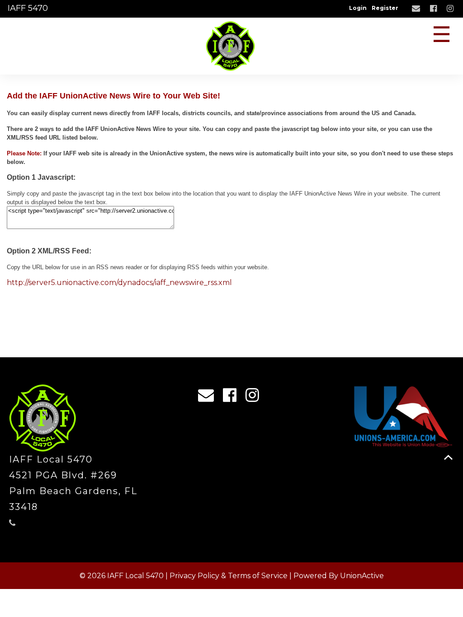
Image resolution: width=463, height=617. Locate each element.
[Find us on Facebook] (434, 9)
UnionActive (362, 575)
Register (385, 8)
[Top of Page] (448, 457)
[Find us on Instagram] (451, 9)
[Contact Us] (417, 9)
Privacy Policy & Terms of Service (229, 575)
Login (358, 8)
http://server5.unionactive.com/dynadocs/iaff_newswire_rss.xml (119, 282)
